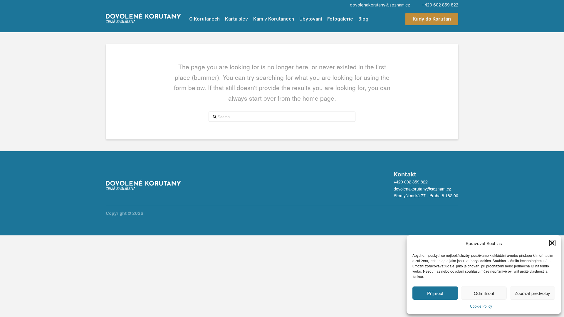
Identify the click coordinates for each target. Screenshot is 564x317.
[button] (552, 243)
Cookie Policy (481, 305)
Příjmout (435, 293)
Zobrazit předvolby (532, 293)
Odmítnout (484, 293)
